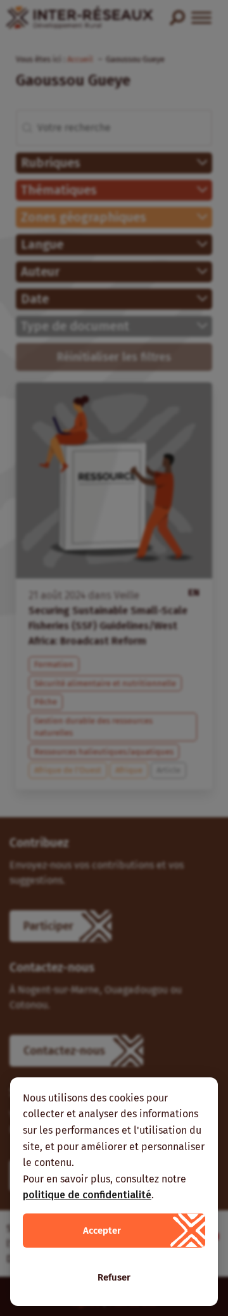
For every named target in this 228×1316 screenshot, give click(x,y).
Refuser (114, 1277)
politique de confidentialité (87, 1195)
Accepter (102, 1230)
